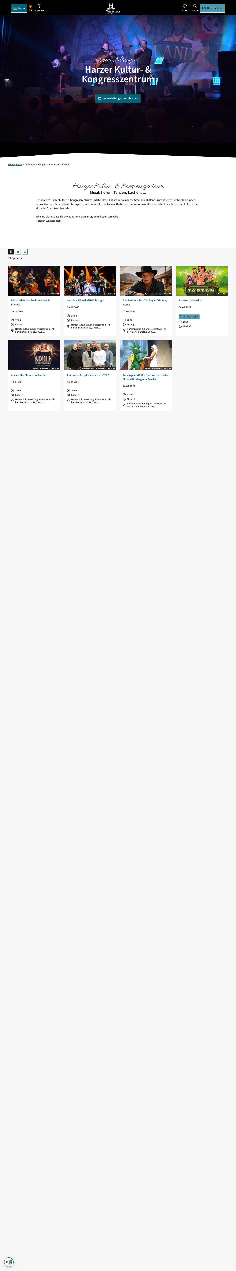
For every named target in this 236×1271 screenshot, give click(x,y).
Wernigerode (15, 164)
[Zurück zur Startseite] (113, 8)
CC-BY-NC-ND (54, 294)
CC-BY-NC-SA (166, 294)
